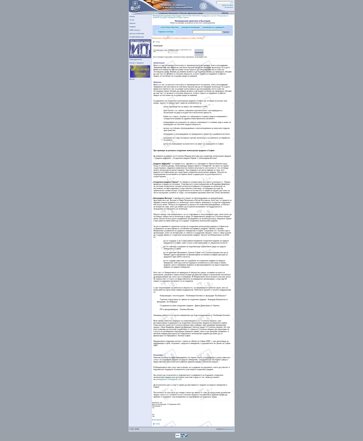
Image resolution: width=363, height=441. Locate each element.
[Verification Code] (160, 50)
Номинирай (156, 420)
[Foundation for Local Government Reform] (135, 6)
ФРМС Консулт (134, 30)
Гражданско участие (208, 16)
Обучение (183, 13)
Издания (132, 27)
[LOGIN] (203, 6)
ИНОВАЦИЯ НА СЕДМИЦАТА (214, 27)
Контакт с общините (136, 63)
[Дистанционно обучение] (140, 71)
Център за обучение (136, 33)
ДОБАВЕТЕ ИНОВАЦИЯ (191, 27)
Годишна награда (166, 32)
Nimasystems (229, 429)
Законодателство (135, 59)
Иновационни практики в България (167, 16)
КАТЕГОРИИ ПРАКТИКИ (191, 16)
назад (158, 42)
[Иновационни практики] (140, 48)
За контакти (228, 7)
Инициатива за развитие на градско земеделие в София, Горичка (177, 38)
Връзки (132, 79)
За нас (131, 20)
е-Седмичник (163, 13)
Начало (132, 16)
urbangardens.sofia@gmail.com (169, 379)
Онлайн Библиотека (136, 37)
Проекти (132, 23)
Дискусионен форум (195, 13)
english (225, 13)
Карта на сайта (227, 5)
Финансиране (174, 13)
